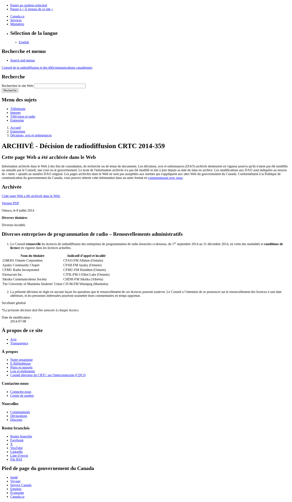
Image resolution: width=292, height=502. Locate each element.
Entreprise (17, 120)
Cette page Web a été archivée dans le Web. (31, 196)
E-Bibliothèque (20, 363)
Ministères (17, 24)
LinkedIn (16, 452)
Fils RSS (16, 459)
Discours (16, 420)
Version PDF (10, 203)
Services (16, 20)
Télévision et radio (22, 116)
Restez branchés (21, 436)
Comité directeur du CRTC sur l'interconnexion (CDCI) (48, 375)
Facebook (17, 440)
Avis (13, 339)
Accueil (15, 127)
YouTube (16, 448)
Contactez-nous (20, 392)
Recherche (10, 90)
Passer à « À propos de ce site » (31, 9)
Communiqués (20, 412)
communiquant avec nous (165, 178)
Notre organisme (21, 359)
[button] (22, 60)
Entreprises (17, 131)
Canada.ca (17, 16)
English (24, 42)
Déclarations (18, 416)
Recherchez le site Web (17, 86)
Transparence (19, 343)
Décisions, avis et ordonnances (31, 135)
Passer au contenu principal (28, 5)
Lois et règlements (22, 371)
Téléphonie (17, 109)
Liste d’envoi (19, 455)
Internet (15, 112)
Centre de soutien (22, 395)
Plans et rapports (21, 367)
